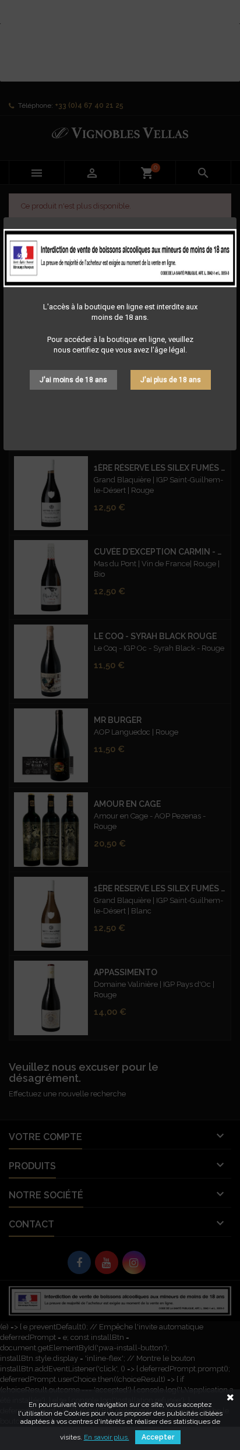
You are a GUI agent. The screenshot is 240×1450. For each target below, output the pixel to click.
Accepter (158, 1437)
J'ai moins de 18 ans (73, 380)
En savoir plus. (106, 1437)
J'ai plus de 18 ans (170, 380)
